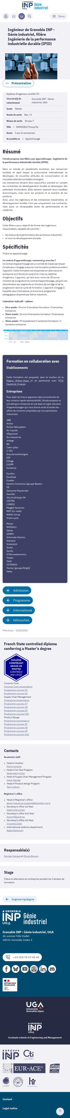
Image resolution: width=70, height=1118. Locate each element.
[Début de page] (61, 1111)
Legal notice (10, 1108)
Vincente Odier (14, 823)
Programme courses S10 (16, 714)
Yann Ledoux (13, 786)
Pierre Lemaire (14, 766)
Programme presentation (16, 700)
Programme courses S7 (16, 703)
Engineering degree (23, 899)
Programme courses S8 (16, 707)
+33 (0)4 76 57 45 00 (26, 957)
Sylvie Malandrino (16, 816)
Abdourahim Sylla (16, 773)
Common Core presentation (18, 686)
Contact (7, 1099)
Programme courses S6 (16, 693)
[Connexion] (6, 16)
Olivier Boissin (31, 856)
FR (13, 16)
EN (21, 16)
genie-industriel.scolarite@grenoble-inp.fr (28, 803)
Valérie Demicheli (16, 810)
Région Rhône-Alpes (19, 380)
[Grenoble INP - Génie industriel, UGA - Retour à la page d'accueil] (35, 5)
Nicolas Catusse (12, 856)
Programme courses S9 (16, 710)
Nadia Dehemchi (15, 830)
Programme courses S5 (16, 690)
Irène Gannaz (14, 780)
